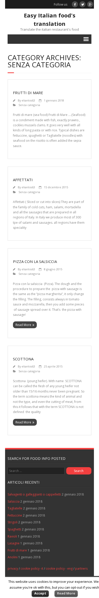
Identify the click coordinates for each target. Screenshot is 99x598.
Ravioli (12, 536)
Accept (40, 593)
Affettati (23, 179)
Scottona (23, 358)
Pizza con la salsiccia (35, 261)
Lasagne (14, 543)
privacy (13, 568)
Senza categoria (29, 105)
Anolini (13, 557)
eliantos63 (28, 100)
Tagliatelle (15, 508)
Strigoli (13, 522)
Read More (23, 325)
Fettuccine (15, 515)
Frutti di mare (28, 92)
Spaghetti (14, 529)
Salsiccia (14, 501)
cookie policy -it (32, 568)
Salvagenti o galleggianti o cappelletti (34, 494)
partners (81, 568)
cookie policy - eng (59, 568)
